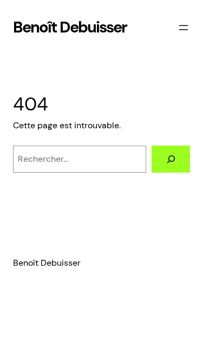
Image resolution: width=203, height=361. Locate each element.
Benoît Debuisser (70, 27)
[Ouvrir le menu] (183, 27)
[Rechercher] (171, 159)
